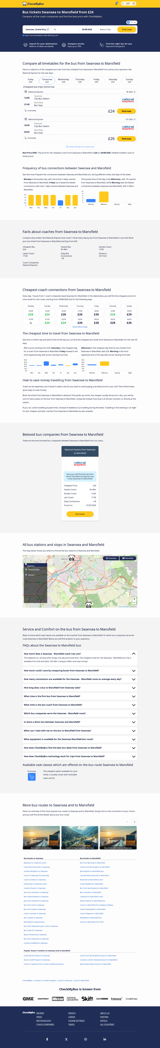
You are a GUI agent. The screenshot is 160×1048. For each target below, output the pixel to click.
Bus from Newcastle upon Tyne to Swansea (41, 926)
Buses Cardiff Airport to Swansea (37, 960)
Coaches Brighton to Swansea (35, 871)
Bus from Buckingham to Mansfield (94, 888)
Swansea (112, 558)
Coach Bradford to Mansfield (91, 884)
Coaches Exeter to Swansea (34, 888)
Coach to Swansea (65, 980)
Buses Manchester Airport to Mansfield (95, 964)
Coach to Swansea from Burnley (36, 875)
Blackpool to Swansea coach (35, 863)
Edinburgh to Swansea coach (35, 884)
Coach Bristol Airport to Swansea (37, 955)
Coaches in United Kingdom (45, 980)
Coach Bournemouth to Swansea (37, 867)
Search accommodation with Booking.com (41, 35)
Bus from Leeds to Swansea (35, 909)
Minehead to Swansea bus (34, 922)
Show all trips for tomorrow (81, 146)
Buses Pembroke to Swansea (35, 934)
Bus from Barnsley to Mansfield (92, 863)
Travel (71, 1024)
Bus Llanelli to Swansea (33, 918)
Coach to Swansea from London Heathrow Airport (44, 964)
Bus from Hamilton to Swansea (36, 892)
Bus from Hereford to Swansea (36, 901)
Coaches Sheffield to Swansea (35, 943)
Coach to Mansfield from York (92, 922)
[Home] (33, 3)
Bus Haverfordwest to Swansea (36, 896)
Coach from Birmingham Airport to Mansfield (98, 955)
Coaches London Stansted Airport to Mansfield (98, 960)
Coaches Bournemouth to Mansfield (94, 875)
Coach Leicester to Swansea (35, 913)
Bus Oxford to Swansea (33, 930)
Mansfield (129, 558)
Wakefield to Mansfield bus (91, 918)
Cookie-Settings (76, 1020)
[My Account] (116, 3)
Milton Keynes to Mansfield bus (92, 901)
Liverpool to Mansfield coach (91, 896)
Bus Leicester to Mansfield (90, 892)
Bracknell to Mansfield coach (91, 880)
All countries (107, 1024)
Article (103, 1020)
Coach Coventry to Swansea (35, 880)
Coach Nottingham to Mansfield (92, 909)
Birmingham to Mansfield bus (92, 871)
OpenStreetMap (124, 607)
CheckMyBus (28, 980)
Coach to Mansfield (81, 980)
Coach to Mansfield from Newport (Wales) (96, 905)
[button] (88, 605)
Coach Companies (45, 1024)
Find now (126, 111)
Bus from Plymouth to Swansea (36, 939)
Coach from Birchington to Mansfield (95, 867)
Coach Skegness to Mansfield (91, 913)
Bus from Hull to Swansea (34, 905)
